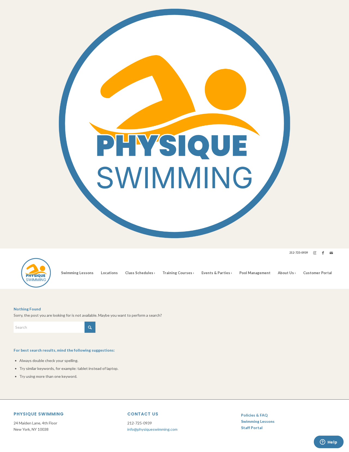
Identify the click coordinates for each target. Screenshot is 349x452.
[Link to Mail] (331, 253)
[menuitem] (77, 273)
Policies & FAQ (254, 415)
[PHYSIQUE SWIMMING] (36, 273)
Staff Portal (252, 427)
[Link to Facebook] (323, 253)
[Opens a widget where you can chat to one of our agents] (329, 442)
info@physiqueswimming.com (152, 429)
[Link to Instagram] (315, 253)
